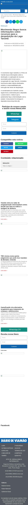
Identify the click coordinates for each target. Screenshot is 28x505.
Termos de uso (20, 450)
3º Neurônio (19, 445)
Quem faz (18, 455)
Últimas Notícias (7, 448)
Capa (2, 14)
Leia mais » (4, 219)
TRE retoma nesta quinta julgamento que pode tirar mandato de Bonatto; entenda (14, 258)
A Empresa (18, 453)
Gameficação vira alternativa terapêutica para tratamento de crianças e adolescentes (12, 309)
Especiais (5, 450)
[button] (26, 10)
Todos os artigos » (7, 165)
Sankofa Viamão (8, 14)
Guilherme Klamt (6, 491)
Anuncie (17, 448)
